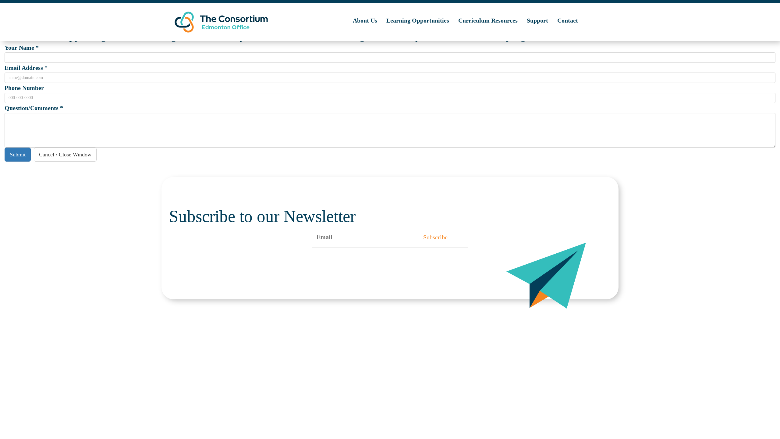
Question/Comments (34, 108)
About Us (365, 20)
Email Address (26, 67)
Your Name (22, 47)
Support (537, 20)
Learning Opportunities (417, 20)
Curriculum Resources (488, 20)
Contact (567, 20)
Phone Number (24, 87)
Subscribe (435, 237)
